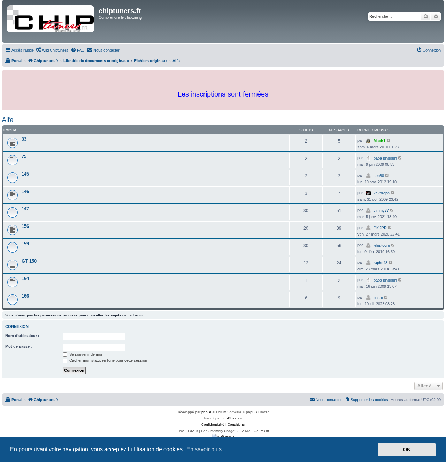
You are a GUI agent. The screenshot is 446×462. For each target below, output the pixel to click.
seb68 (379, 176)
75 (24, 156)
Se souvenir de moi (85, 354)
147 (25, 208)
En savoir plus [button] (204, 449)
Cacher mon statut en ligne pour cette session (107, 360)
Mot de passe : (18, 346)
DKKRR (380, 228)
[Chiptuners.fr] (51, 21)
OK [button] (406, 449)
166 (25, 296)
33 (24, 139)
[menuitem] (52, 50)
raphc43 (380, 263)
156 (25, 226)
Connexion (17, 326)
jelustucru (382, 245)
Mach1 (379, 141)
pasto (378, 297)
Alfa (8, 120)
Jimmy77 (381, 210)
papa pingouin (385, 158)
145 (25, 174)
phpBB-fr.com (232, 418)
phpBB (207, 412)
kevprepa (382, 193)
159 (25, 243)
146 (25, 191)
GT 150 (29, 261)
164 (25, 278)
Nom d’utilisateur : (22, 335)
